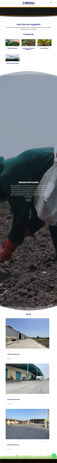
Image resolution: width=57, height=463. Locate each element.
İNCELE (9, 358)
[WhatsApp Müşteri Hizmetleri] (54, 456)
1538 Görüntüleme (43, 441)
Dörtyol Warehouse (13, 399)
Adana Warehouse (13, 354)
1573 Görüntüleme (43, 350)
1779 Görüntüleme (43, 396)
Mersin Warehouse (13, 445)
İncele (28, 200)
